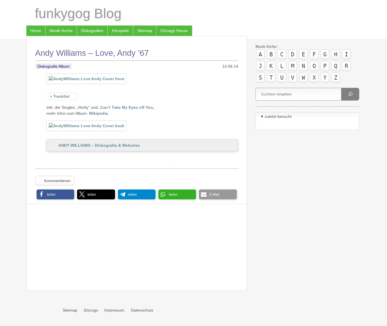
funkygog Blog (78, 13)
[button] (55, 194)
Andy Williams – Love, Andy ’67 (92, 52)
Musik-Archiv (61, 30)
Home (35, 30)
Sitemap (144, 30)
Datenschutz (142, 310)
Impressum (114, 310)
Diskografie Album (53, 66)
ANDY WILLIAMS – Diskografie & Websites (99, 145)
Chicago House (174, 30)
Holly (83, 107)
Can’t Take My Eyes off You (126, 107)
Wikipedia (98, 113)
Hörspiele (120, 30)
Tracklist (61, 96)
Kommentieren (57, 180)
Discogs (91, 310)
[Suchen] (350, 94)
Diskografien (92, 30)
